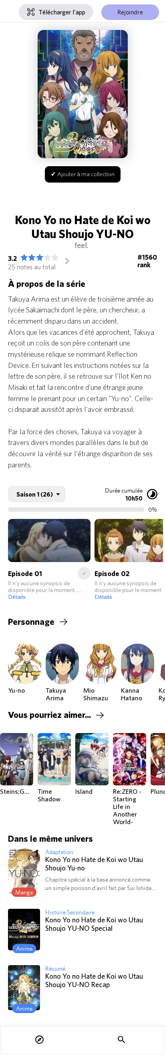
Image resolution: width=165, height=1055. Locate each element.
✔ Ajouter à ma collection (83, 174)
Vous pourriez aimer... (49, 714)
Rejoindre (130, 12)
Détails (17, 596)
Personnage (31, 621)
